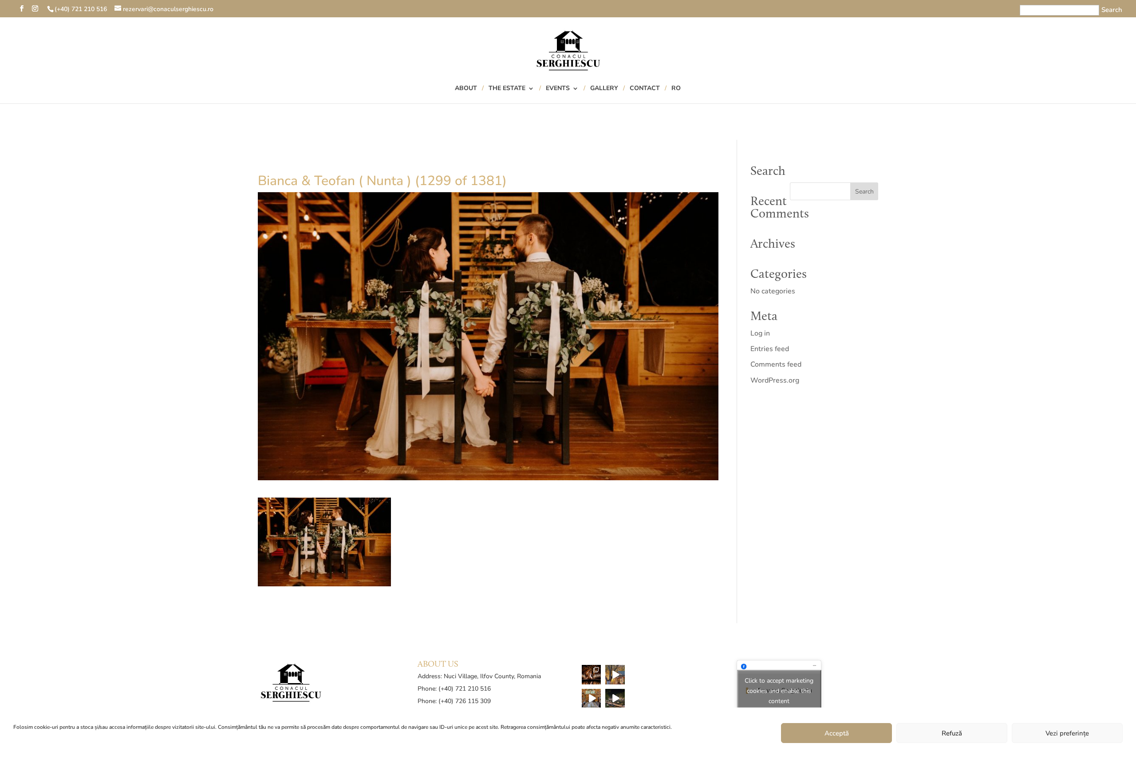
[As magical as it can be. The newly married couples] (591, 674)
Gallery (604, 88)
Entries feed (769, 349)
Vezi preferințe (1067, 733)
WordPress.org (774, 380)
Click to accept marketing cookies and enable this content (779, 690)
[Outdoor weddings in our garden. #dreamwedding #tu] (615, 698)
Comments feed (775, 364)
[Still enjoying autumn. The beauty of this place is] (615, 674)
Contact (645, 88)
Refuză (952, 733)
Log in (760, 333)
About (466, 88)
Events (558, 88)
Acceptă (836, 733)
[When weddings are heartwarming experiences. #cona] (591, 698)
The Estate (507, 88)
